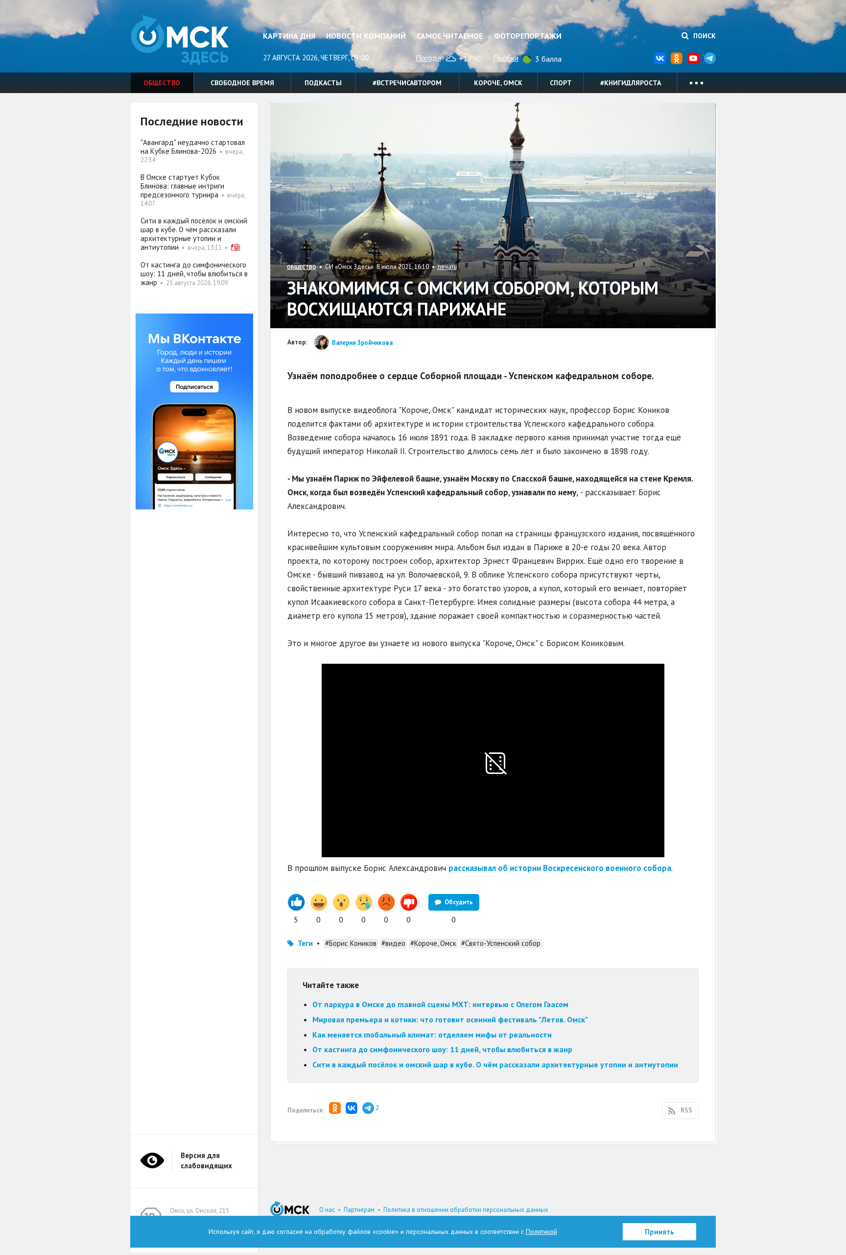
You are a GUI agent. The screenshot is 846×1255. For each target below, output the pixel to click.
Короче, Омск (498, 82)
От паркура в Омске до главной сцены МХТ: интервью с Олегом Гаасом (440, 1004)
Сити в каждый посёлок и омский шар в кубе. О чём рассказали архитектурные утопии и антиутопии (495, 1064)
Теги (305, 943)
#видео (393, 943)
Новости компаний (366, 36)
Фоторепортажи (528, 36)
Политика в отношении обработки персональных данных (465, 1210)
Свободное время (242, 82)
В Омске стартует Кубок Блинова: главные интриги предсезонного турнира (182, 185)
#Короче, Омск (433, 943)
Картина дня (289, 36)
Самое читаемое (450, 36)
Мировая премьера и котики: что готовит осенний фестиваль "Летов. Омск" (450, 1019)
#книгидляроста (630, 82)
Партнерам (359, 1210)
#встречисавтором (407, 82)
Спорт (561, 82)
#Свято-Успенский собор (500, 943)
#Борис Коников (350, 943)
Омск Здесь (180, 40)
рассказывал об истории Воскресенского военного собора (559, 868)
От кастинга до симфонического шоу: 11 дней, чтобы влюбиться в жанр (442, 1049)
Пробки (505, 58)
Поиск (703, 35)
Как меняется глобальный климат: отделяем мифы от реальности (432, 1034)
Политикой (541, 1231)
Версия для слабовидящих (206, 1160)
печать (447, 267)
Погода (428, 58)
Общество (161, 82)
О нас (327, 1210)
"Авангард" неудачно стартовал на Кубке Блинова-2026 (193, 147)
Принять (659, 1231)
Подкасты (323, 82)
